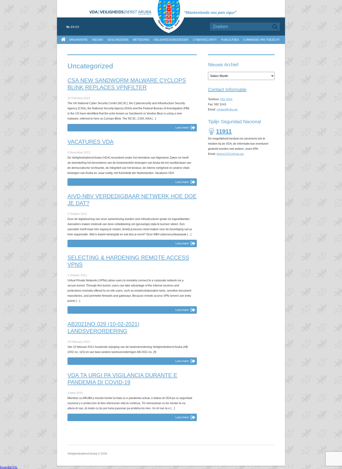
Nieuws (97, 39)
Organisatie (78, 39)
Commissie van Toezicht (261, 39)
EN (73, 27)
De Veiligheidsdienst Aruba (171, 16)
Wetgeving (141, 39)
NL (68, 27)
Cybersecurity (205, 39)
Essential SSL (9, 467)
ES (77, 27)
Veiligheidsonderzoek (171, 39)
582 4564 (226, 99)
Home (64, 39)
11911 (224, 131)
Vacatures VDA (90, 142)
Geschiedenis (117, 39)
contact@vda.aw (227, 109)
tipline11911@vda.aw (230, 154)
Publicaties (230, 39)
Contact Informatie (227, 89)
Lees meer (182, 127)
